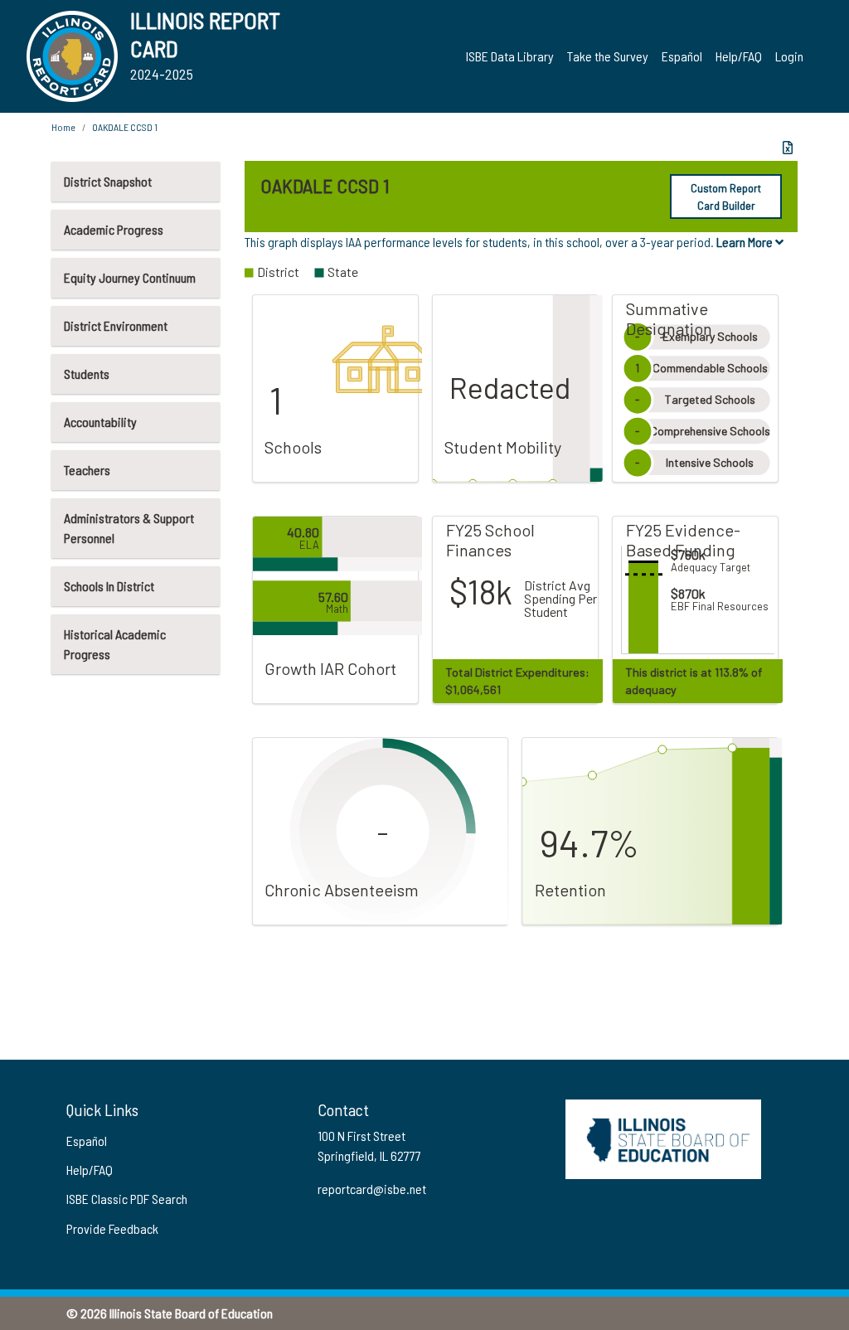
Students (86, 373)
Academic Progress (113, 229)
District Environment (115, 325)
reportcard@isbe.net (372, 1189)
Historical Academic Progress (115, 644)
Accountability (100, 422)
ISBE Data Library (510, 56)
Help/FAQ (739, 56)
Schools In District (109, 586)
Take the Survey (607, 56)
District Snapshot (108, 181)
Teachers (87, 470)
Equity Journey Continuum (130, 277)
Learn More (745, 242)
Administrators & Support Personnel (129, 528)
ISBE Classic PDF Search (126, 1198)
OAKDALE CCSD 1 (125, 127)
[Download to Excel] (788, 147)
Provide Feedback (112, 1228)
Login (789, 56)
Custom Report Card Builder (726, 196)
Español (682, 56)
